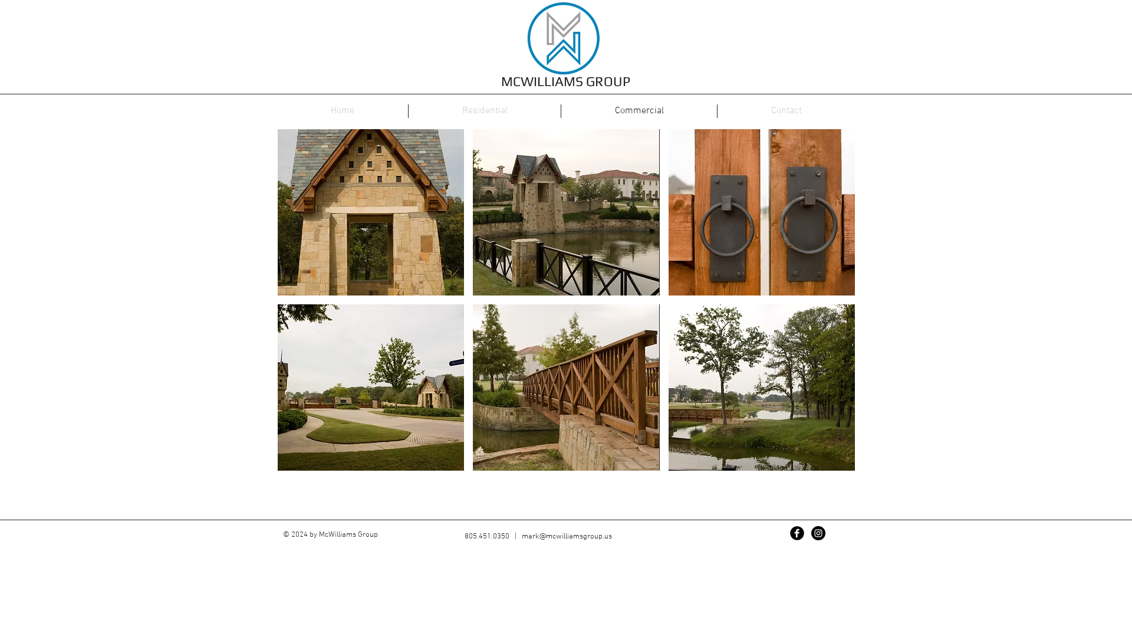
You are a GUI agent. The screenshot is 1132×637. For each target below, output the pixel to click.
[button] (371, 212)
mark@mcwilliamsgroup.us (567, 536)
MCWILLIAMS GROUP (565, 81)
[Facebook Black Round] (797, 533)
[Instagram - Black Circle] (818, 533)
